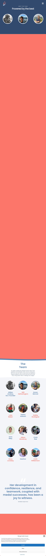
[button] (44, 536)
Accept (23, 545)
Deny (23, 548)
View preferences (23, 551)
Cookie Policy (22, 554)
